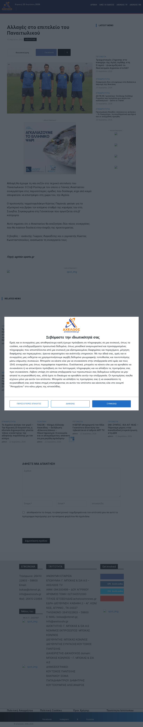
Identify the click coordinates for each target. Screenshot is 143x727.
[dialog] (71, 363)
